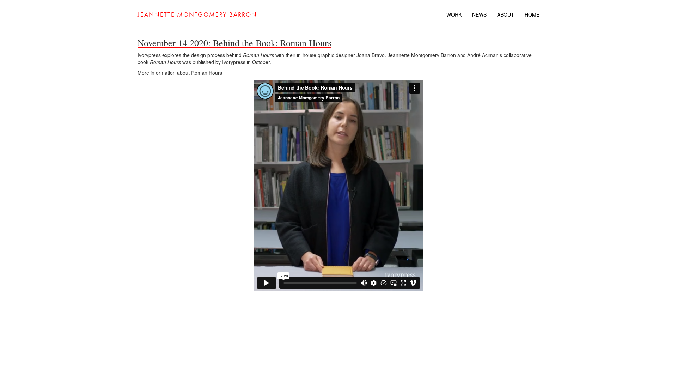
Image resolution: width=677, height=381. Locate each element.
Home (532, 14)
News (479, 14)
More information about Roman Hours (180, 72)
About (505, 14)
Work (454, 14)
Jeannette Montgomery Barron (197, 14)
